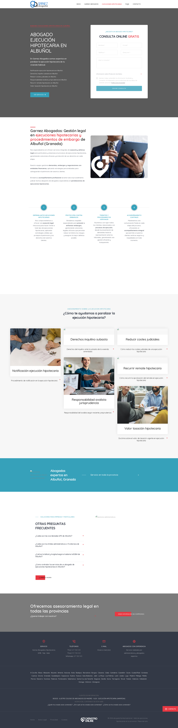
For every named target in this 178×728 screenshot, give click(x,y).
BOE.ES (55, 699)
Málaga (138, 676)
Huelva (72, 676)
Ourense (47, 679)
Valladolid (142, 679)
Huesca (78, 676)
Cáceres (101, 673)
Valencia (135, 679)
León (116, 676)
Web (48, 653)
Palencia (54, 679)
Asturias (67, 673)
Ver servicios (39, 94)
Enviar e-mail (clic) (104, 650)
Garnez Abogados (91, 4)
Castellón (121, 673)
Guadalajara (55, 676)
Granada (47, 676)
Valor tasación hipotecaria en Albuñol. (43, 86)
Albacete (46, 673)
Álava (40, 673)
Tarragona (116, 679)
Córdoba (144, 673)
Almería (60, 673)
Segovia (97, 679)
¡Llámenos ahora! (45, 577)
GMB (39, 653)
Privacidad (54, 720)
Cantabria (113, 673)
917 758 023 (76, 653)
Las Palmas (109, 676)
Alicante (54, 673)
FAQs (127, 4)
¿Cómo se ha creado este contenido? (116, 705)
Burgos (94, 673)
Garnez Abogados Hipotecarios (43, 650)
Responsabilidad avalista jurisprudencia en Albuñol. (48, 80)
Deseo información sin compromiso (131, 614)
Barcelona (86, 673)
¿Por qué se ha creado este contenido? (88, 705)
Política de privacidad (118, 83)
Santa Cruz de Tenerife (85, 679)
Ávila (73, 673)
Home (32, 720)
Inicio (79, 4)
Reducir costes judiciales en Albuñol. (43, 77)
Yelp (43, 653)
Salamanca (72, 679)
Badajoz (79, 673)
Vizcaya (81, 682)
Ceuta (128, 673)
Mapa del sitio (143, 721)
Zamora (88, 682)
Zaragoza (96, 682)
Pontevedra (62, 679)
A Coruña (33, 673)
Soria (109, 679)
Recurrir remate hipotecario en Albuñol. (44, 83)
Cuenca (34, 676)
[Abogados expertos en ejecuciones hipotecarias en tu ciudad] (39, 4)
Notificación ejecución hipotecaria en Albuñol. (46, 70)
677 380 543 (76, 650)
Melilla (144, 676)
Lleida (121, 676)
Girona (40, 676)
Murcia (33, 679)
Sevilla (103, 679)
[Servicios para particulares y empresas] (89, 720)
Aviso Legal (42, 720)
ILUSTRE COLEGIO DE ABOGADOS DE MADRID (75, 699)
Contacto (137, 4)
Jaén (95, 676)
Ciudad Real (136, 673)
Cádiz (107, 673)
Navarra (40, 679)
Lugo (127, 676)
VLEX (95, 699)
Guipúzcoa (65, 676)
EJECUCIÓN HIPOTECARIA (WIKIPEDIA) (111, 699)
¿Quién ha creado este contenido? (60, 705)
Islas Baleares (88, 676)
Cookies (64, 720)
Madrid (132, 676)
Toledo (128, 679)
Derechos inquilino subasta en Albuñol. (44, 74)
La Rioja (101, 676)
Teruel (123, 679)
